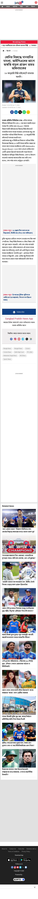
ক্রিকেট (9, 51)
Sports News (7, 359)
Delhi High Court (19, 352)
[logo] (19, 3)
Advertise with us (31, 849)
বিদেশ (33, 7)
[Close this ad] (34, 887)
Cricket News (7, 352)
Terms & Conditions (13, 851)
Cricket (28, 348)
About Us (4, 849)
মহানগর (15, 7)
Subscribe (21, 849)
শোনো (8, 7)
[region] (19, 24)
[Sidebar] (2, 3)
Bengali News (18, 348)
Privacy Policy (26, 851)
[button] (12, 112)
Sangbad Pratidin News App (19, 318)
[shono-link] (36, 3)
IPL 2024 (29, 352)
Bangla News (7, 348)
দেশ (27, 7)
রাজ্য (21, 7)
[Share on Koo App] (28, 113)
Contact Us (12, 849)
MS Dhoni (23, 356)
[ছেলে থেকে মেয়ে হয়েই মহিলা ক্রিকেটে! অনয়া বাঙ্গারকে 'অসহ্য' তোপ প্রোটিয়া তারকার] (19, 679)
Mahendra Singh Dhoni (10, 356)
